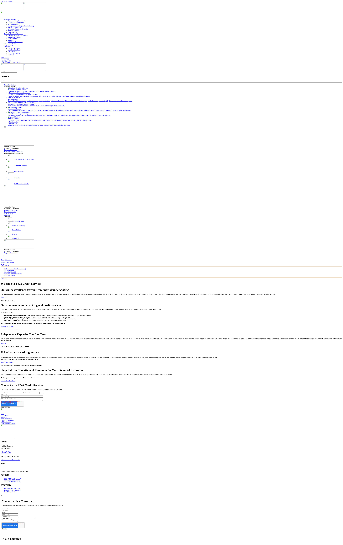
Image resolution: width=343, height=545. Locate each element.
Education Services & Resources (13, 34)
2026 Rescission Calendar (15, 42)
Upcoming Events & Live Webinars (18, 35)
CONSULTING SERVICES (12, 478)
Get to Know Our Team (7, 362)
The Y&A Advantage (14, 48)
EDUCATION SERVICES (12, 480)
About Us (7, 46)
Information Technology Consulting (18, 29)
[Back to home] (23, 8)
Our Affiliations (12, 51)
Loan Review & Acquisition (16, 22)
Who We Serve (8, 45)
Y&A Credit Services (10, 43)
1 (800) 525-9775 (6, 61)
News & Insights (12, 38)
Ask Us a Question (6, 422)
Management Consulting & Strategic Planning (21, 26)
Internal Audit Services (14, 27)
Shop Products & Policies (8, 381)
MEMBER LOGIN (9, 492)
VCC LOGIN (5, 59)
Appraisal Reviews (13, 30)
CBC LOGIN (5, 58)
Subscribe (10, 40)
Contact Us (11, 55)
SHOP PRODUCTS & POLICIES (11, 62)
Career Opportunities (14, 53)
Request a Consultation (10, 150)
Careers (14, 234)
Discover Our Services (7, 326)
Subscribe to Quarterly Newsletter (10, 460)
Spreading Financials (10, 272)
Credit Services (5, 265)
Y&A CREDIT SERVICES (12, 481)
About (2, 264)
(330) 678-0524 (5, 451)
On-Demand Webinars (14, 37)
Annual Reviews (9, 270)
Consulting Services (10, 19)
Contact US (4, 297)
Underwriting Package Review (13, 273)
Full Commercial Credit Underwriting (15, 269)
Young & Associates (6, 260)
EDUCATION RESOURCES (13, 490)
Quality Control (12, 32)
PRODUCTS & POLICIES (12, 488)
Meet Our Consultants (14, 50)
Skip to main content (6, 1)
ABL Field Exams (9, 275)
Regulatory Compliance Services (17, 21)
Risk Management (13, 24)
